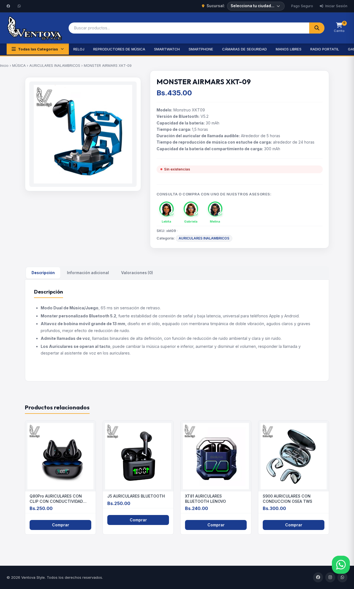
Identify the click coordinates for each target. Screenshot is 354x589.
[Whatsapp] (20, 6)
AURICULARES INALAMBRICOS (54, 65)
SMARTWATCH (167, 49)
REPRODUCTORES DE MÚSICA (119, 49)
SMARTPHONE (201, 49)
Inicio (4, 65)
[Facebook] (9, 6)
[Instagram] (330, 577)
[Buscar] (316, 28)
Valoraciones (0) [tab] (137, 273)
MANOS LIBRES (288, 49)
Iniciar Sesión (335, 6)
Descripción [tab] (43, 273)
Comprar (60, 524)
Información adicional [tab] (88, 273)
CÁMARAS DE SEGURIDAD (244, 49)
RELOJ (78, 49)
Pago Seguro (302, 6)
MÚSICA (19, 65)
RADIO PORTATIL (324, 49)
